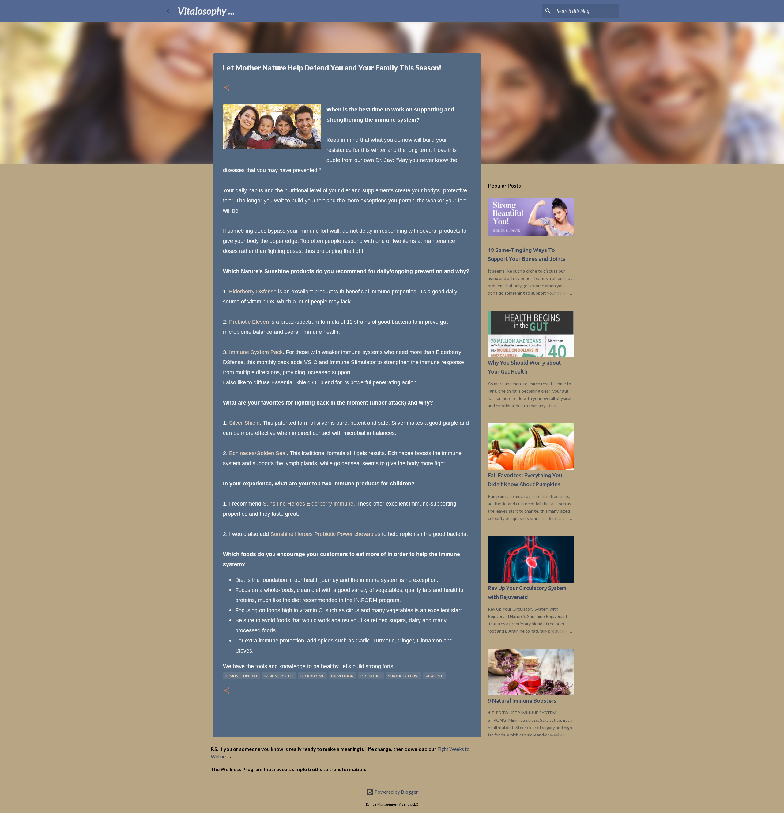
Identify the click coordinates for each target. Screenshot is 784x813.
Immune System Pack (256, 352)
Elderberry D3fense (253, 291)
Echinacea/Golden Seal (258, 453)
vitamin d (434, 676)
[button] (226, 88)
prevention (342, 676)
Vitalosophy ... (206, 11)
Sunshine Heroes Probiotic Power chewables (325, 534)
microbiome (312, 676)
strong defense (403, 676)
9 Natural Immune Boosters (522, 701)
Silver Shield (244, 423)
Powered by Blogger (396, 792)
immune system (279, 676)
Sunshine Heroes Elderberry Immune (308, 504)
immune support (241, 676)
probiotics (370, 676)
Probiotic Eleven (249, 322)
